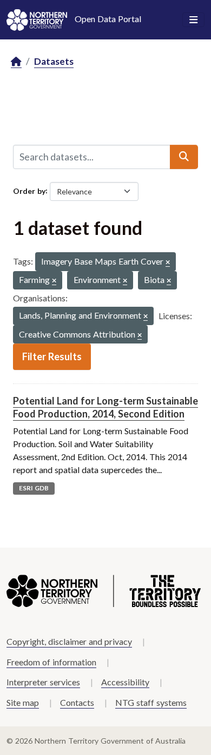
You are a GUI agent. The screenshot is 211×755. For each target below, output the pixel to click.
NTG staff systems (151, 702)
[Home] (16, 62)
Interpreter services (43, 682)
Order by (29, 190)
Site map (22, 702)
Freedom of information (51, 662)
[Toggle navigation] (193, 20)
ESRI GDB (34, 488)
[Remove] (168, 263)
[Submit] (184, 156)
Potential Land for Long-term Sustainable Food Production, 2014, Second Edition (105, 407)
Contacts (77, 702)
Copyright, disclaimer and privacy (69, 641)
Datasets (54, 61)
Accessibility (125, 682)
